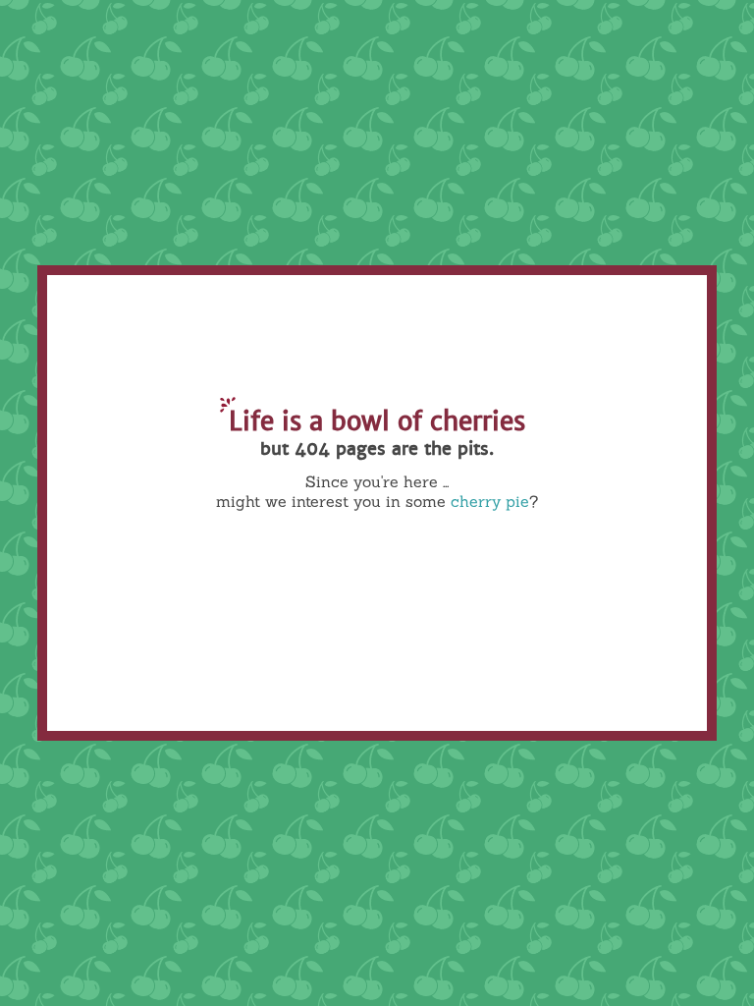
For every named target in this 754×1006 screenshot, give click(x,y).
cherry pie (490, 501)
